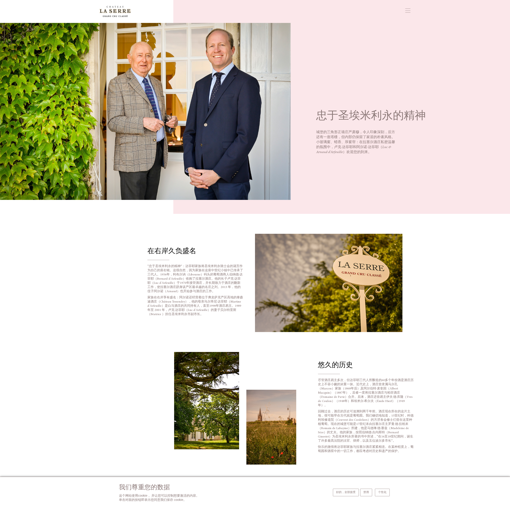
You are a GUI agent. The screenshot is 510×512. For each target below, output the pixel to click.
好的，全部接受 (346, 492)
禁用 (366, 492)
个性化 (382, 492)
